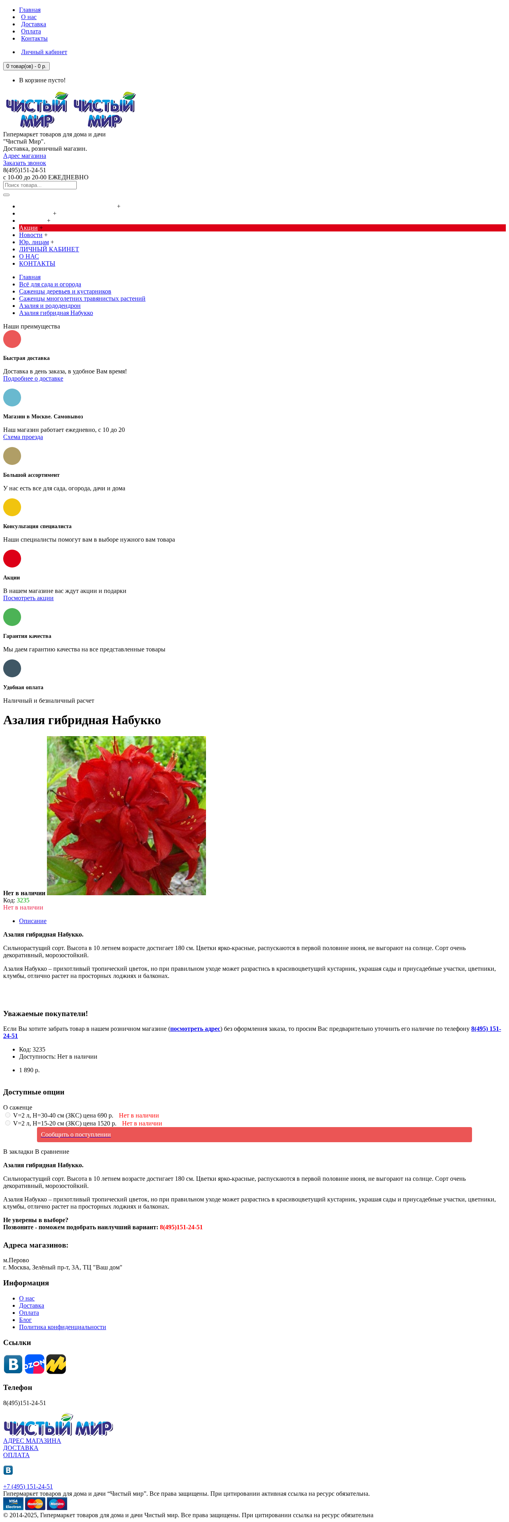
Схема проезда (23, 436)
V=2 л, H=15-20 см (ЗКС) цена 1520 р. (87, 1123)
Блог (25, 1319)
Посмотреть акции (28, 598)
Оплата (29, 1312)
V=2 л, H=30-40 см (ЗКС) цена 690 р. (85, 1115)
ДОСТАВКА (21, 1447)
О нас (27, 1298)
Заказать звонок (24, 162)
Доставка (31, 1305)
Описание (33, 920)
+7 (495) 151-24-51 (28, 1486)
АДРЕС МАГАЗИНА (32, 1440)
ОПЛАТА (16, 1455)
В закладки (18, 1151)
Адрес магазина (24, 155)
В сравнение (52, 1151)
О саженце (17, 1107)
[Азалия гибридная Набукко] (126, 893)
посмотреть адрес (195, 1028)
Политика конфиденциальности (62, 1327)
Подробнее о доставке (33, 378)
